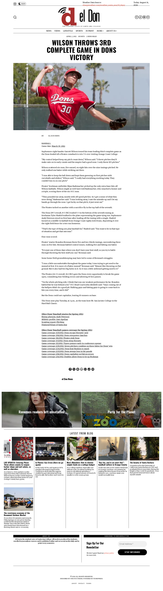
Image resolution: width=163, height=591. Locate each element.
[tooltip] (136, 17)
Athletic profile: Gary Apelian (55, 319)
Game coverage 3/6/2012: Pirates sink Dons (61, 338)
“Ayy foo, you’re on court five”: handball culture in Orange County (112, 464)
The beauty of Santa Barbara (142, 463)
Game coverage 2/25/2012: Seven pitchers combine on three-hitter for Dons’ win (77, 346)
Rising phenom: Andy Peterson (55, 317)
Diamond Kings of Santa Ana (54, 325)
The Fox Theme (76, 578)
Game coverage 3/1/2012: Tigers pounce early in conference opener (71, 343)
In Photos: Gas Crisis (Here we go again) (49, 464)
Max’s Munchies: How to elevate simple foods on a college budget (81, 464)
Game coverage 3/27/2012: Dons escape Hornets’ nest (65, 333)
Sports (81, 36)
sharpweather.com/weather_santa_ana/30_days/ (104, 5)
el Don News (54, 136)
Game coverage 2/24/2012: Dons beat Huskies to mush (65, 349)
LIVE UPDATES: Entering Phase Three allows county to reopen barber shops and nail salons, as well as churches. (17, 466)
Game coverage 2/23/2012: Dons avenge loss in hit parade (67, 351)
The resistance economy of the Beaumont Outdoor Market (17, 514)
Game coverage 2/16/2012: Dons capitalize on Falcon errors (68, 354)
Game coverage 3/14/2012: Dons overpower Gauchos (64, 335)
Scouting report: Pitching (53, 322)
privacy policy (109, 553)
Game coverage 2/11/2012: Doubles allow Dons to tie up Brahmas (70, 357)
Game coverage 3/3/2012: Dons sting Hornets (61, 341)
